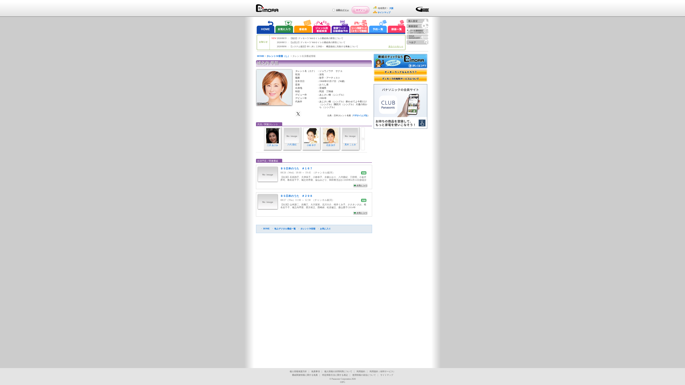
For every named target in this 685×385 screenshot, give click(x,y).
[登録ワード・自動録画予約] (340, 27)
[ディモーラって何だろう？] (400, 72)
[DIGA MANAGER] (417, 37)
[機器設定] (417, 26)
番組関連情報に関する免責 (305, 375)
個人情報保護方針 (298, 371)
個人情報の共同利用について (338, 371)
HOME (260, 56)
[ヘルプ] (417, 42)
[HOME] (266, 27)
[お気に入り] (284, 27)
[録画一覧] (396, 27)
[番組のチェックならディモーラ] (400, 61)
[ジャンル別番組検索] (322, 27)
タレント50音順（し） (278, 56)
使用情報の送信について (364, 375)
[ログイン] (360, 10)
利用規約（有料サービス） (382, 371)
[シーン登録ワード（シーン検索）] (359, 27)
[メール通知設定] (417, 31)
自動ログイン (342, 10)
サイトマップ (386, 375)
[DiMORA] (267, 9)
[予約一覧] (378, 27)
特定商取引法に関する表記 (335, 375)
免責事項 (315, 371)
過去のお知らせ (395, 46)
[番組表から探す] (303, 27)
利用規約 (361, 371)
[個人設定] (417, 21)
